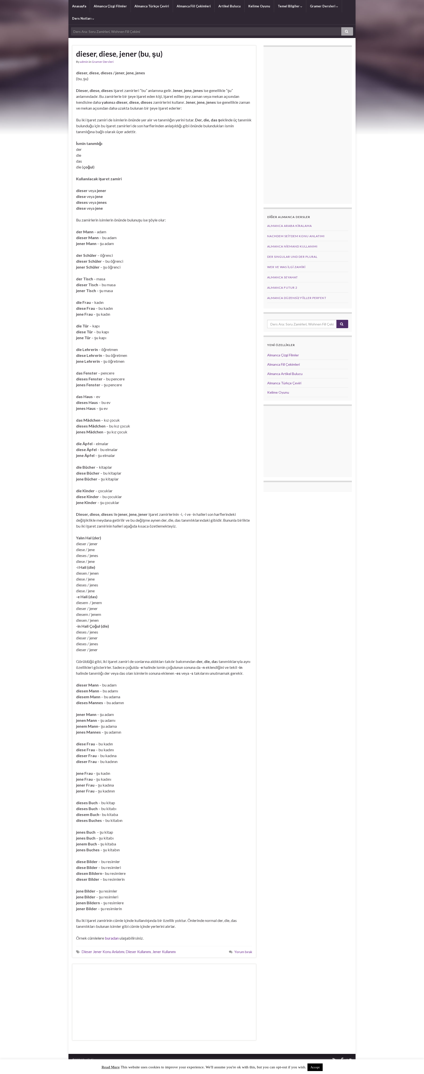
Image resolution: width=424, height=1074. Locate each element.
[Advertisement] (164, 1002)
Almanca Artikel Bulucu (285, 374)
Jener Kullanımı (164, 952)
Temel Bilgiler (289, 6)
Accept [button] (315, 1067)
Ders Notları (82, 18)
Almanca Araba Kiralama (289, 226)
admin (84, 62)
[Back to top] (413, 1063)
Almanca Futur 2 (282, 287)
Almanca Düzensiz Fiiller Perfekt (296, 298)
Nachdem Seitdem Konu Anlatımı (296, 236)
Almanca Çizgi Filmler (110, 6)
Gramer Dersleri (323, 6)
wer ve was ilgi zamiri (286, 267)
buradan (112, 938)
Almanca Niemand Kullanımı (292, 246)
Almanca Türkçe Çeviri (151, 6)
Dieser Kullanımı (138, 952)
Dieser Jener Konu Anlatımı (103, 952)
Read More (111, 1067)
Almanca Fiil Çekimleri (194, 6)
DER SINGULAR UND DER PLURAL (292, 257)
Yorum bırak (243, 952)
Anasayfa (79, 6)
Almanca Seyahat (282, 277)
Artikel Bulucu (229, 6)
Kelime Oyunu (259, 6)
